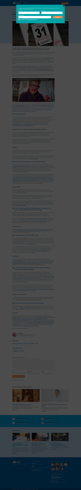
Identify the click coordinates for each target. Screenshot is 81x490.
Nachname (43, 10)
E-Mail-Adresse (21, 15)
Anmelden (57, 17)
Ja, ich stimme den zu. (28, 19)
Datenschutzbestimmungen (31, 19)
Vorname (20, 10)
